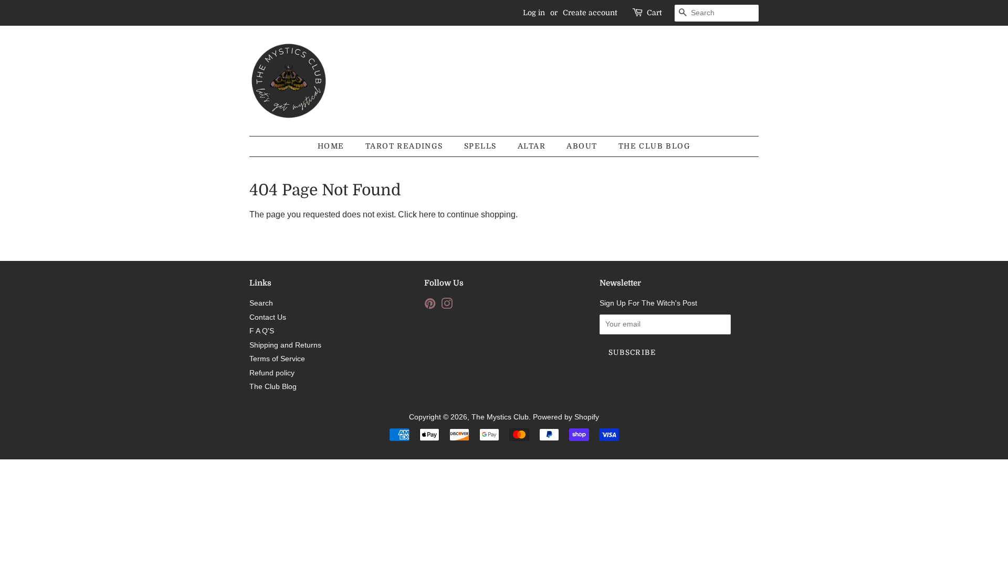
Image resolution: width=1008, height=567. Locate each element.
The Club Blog (654, 146)
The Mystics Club (500, 417)
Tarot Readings (404, 146)
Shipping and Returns (285, 345)
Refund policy (272, 373)
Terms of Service (277, 359)
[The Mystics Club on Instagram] (447, 306)
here (427, 214)
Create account (590, 12)
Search (261, 303)
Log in (534, 12)
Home (331, 146)
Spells (480, 146)
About (581, 146)
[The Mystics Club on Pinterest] (430, 306)
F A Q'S (261, 331)
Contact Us (267, 317)
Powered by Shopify (566, 417)
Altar (531, 146)
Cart (654, 12)
